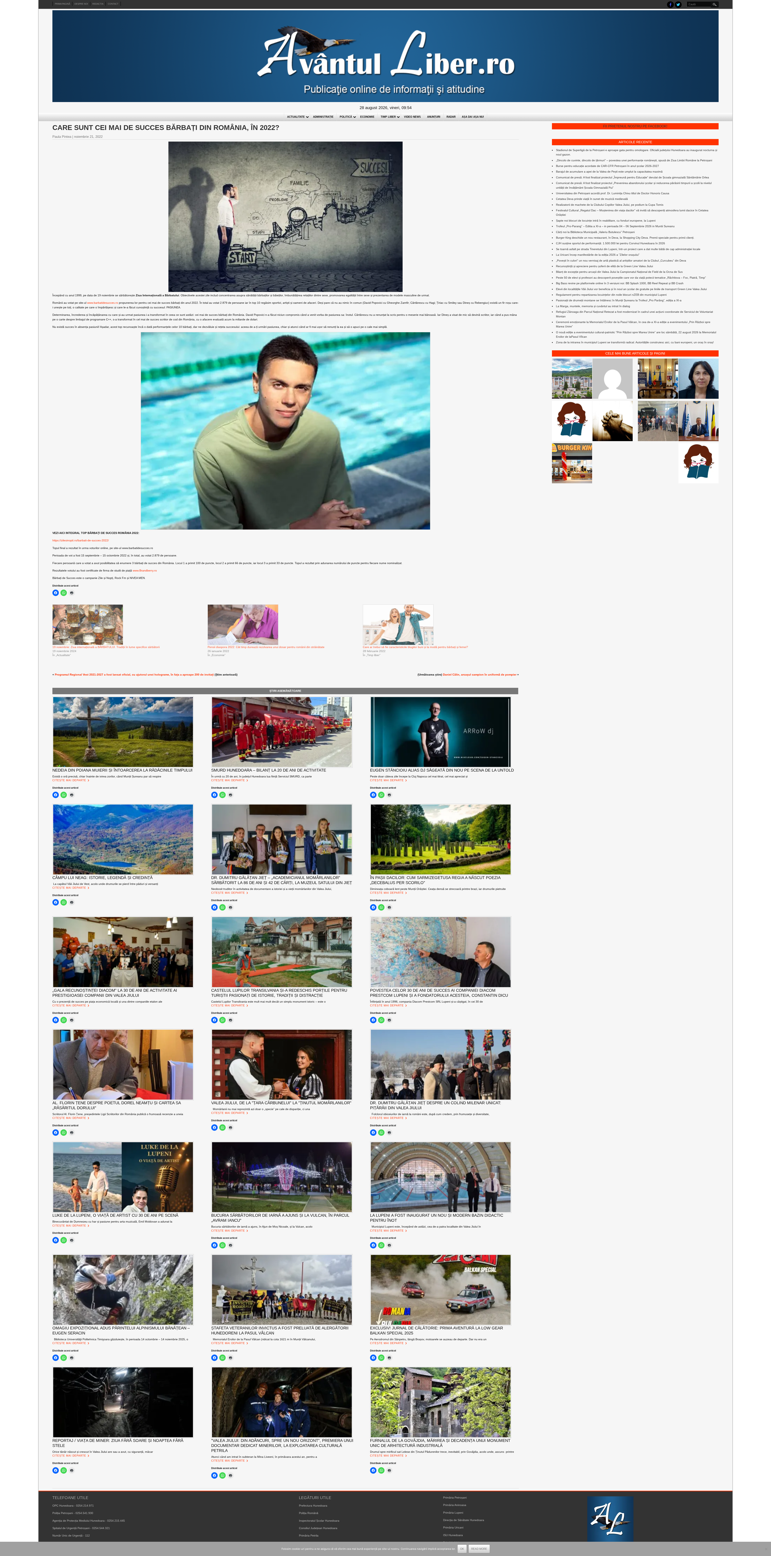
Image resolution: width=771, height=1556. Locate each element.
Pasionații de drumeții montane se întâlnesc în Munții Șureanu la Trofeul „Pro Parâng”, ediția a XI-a (618, 300)
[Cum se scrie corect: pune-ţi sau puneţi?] (698, 464)
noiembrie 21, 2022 (88, 137)
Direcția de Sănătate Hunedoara (463, 1520)
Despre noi (81, 4)
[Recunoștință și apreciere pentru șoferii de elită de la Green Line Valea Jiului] (658, 421)
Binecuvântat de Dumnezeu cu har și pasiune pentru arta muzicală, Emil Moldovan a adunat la (112, 1221)
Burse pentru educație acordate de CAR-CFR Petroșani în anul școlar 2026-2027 (607, 166)
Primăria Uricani (453, 1527)
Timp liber (388, 116)
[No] (766, 1549)
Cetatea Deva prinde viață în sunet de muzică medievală (592, 198)
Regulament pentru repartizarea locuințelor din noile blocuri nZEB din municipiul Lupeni (611, 294)
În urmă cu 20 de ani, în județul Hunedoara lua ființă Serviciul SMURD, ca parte (261, 776)
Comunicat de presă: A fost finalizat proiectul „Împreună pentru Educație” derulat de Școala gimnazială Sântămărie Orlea (632, 177)
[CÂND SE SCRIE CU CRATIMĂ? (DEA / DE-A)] (572, 421)
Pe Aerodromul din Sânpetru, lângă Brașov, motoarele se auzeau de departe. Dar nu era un (428, 1339)
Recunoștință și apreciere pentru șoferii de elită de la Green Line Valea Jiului (604, 266)
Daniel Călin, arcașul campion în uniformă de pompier (479, 674)
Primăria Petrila (308, 1535)
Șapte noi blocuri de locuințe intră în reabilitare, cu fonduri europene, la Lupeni (606, 220)
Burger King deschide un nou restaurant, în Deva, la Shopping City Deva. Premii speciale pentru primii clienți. (625, 237)
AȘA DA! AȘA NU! (473, 116)
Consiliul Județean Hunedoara (318, 1528)
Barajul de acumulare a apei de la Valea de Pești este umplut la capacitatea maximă (609, 171)
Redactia (97, 4)
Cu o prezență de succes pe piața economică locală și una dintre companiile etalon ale (107, 1001)
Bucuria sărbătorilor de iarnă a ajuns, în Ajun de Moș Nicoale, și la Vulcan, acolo (261, 1226)
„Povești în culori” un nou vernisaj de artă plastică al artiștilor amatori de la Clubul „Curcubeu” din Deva (621, 260)
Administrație (323, 116)
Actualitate (296, 116)
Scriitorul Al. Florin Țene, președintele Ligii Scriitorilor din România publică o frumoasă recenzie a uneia (117, 1114)
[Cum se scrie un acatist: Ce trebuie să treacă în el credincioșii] (613, 421)
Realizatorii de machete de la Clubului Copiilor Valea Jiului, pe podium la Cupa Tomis (609, 204)
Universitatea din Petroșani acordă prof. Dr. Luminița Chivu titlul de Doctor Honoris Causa (612, 193)
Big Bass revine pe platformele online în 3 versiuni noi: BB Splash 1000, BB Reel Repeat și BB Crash (619, 283)
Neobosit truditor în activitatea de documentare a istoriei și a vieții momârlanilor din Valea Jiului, (271, 888)
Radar (451, 116)
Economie (367, 116)
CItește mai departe (69, 780)
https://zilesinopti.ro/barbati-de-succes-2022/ (80, 540)
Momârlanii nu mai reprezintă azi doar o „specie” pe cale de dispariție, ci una (260, 1109)
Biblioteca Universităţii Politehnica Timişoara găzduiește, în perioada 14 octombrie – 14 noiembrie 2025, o (120, 1339)
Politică (346, 116)
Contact (113, 4)
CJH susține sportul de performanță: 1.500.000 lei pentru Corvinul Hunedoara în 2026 (610, 243)
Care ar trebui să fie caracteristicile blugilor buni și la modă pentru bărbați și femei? (415, 647)
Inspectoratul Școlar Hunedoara (319, 1520)
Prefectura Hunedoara (313, 1505)
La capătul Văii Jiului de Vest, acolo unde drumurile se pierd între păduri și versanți (105, 883)
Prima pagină (62, 4)
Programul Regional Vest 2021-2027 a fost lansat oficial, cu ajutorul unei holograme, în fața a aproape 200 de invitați (134, 674)
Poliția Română (308, 1513)
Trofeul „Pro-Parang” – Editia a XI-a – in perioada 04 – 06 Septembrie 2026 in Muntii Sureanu (615, 226)
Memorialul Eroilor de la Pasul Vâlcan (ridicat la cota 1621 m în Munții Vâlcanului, (263, 1339)
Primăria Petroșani (455, 1497)
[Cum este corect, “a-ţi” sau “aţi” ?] (613, 379)
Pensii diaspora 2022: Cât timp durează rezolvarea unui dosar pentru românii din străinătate (266, 647)
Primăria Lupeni (453, 1512)
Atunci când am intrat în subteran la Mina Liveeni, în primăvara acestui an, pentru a (264, 1456)
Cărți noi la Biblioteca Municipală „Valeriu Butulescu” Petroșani (595, 232)
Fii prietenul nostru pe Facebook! (635, 126)
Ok (462, 1548)
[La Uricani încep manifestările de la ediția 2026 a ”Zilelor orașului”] (698, 421)
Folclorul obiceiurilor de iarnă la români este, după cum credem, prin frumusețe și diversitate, (430, 1114)
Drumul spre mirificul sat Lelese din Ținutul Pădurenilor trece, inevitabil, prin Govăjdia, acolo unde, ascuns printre (442, 1451)
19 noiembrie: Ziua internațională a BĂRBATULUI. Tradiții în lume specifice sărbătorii (106, 647)
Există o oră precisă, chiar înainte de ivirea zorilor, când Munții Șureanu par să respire (106, 776)
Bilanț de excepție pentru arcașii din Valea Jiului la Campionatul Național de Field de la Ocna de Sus (619, 271)
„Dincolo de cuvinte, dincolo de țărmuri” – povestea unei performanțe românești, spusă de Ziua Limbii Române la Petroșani (634, 160)
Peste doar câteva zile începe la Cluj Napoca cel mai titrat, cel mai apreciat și (419, 776)
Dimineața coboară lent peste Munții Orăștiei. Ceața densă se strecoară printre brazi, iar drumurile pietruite (438, 888)
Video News (412, 116)
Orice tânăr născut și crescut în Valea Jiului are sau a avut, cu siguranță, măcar (102, 1451)
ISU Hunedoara (453, 1535)
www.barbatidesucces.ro (102, 302)
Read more (479, 1548)
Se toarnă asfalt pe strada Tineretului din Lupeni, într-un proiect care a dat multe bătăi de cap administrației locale (628, 249)
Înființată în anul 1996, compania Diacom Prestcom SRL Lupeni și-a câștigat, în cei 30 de (426, 1001)
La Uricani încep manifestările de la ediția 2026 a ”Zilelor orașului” (597, 254)
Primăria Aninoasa (454, 1505)
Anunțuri (433, 116)
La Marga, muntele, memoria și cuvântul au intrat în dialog (593, 306)
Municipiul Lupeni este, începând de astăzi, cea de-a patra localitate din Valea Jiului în (425, 1226)
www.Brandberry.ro (145, 570)
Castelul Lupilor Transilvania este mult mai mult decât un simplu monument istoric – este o (268, 1001)
